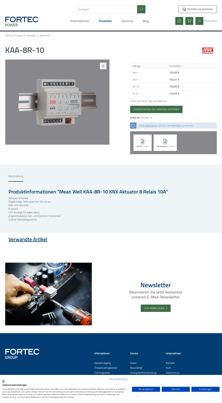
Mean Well (45, 35)
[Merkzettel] (178, 21)
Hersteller (31, 35)
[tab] (15, 178)
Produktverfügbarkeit (105, 368)
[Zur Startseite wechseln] (30, 21)
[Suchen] (141, 9)
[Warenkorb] (188, 21)
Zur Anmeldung (154, 308)
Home (8, 35)
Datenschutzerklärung (118, 378)
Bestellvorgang (102, 363)
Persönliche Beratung (200, 9)
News (133, 363)
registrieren (151, 126)
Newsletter (136, 368)
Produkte (18, 35)
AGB (168, 368)
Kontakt (170, 363)
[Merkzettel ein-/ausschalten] (103, 66)
